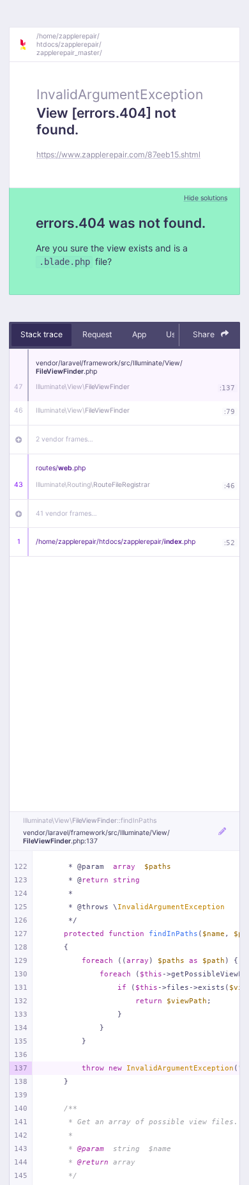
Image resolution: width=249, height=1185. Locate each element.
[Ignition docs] (27, 45)
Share (204, 334)
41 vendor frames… (66, 513)
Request (97, 334)
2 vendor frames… (64, 439)
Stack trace (41, 334)
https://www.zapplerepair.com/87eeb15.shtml (118, 154)
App (139, 334)
